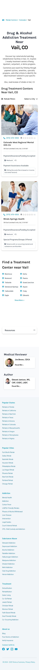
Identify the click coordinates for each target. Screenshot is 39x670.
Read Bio (19, 365)
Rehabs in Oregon (8, 431)
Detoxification (7, 588)
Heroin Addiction (8, 574)
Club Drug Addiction (9, 571)
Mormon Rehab (7, 609)
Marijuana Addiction (9, 560)
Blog (3, 633)
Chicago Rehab (7, 484)
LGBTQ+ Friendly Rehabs (10, 508)
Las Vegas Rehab (8, 470)
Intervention (6, 518)
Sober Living (6, 595)
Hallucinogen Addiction (10, 557)
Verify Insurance (7, 640)
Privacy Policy (30, 662)
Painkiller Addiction (8, 553)
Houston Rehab (7, 463)
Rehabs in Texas (7, 417)
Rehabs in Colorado (9, 424)
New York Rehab (7, 477)
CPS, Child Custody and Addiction (13, 529)
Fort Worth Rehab (8, 452)
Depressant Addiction (9, 546)
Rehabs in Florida (8, 407)
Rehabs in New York (9, 414)
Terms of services (19, 662)
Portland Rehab (7, 480)
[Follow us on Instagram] (12, 649)
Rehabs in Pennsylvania (10, 435)
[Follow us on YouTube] (16, 649)
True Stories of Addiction (10, 637)
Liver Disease (6, 515)
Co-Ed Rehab (7, 599)
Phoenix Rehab (7, 473)
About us (6, 629)
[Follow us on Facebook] (3, 649)
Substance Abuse (9, 539)
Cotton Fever (6, 504)
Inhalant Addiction (8, 564)
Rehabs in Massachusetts (11, 428)
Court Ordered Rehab (9, 525)
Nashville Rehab (7, 459)
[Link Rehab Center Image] (19, 120)
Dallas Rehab (6, 456)
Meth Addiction (7, 567)
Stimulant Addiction (8, 543)
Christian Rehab (7, 606)
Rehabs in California (9, 410)
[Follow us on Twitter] (7, 649)
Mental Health (7, 497)
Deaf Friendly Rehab (9, 616)
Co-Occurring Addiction (10, 620)
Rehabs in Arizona (8, 421)
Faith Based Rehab (8, 613)
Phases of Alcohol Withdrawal (12, 511)
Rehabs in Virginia (8, 438)
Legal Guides (6, 522)
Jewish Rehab (7, 602)
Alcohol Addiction (8, 550)
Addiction (6, 493)
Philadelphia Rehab (8, 466)
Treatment (6, 584)
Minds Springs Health (13, 219)
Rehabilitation (7, 592)
